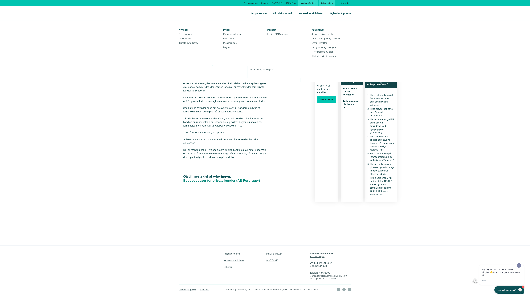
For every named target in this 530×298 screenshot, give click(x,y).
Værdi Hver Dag (319, 43)
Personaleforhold (232, 254)
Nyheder (228, 267)
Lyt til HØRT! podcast (277, 34)
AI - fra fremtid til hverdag (324, 56)
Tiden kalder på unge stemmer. (327, 38)
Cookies (204, 289)
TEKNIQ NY (291, 3)
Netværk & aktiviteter (311, 13)
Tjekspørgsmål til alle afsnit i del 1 (350, 104)
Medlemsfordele (308, 3)
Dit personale (259, 13)
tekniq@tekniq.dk (318, 266)
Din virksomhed (282, 13)
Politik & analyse (251, 3)
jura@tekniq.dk (317, 256)
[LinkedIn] (338, 289)
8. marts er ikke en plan (323, 34)
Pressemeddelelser (232, 34)
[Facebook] (344, 289)
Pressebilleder (230, 43)
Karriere (264, 3)
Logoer (226, 47)
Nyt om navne (185, 34)
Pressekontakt (230, 38)
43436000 (324, 272)
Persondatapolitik (187, 289)
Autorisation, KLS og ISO (262, 69)
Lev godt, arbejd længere (324, 47)
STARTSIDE (326, 99)
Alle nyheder (185, 38)
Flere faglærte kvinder (322, 52)
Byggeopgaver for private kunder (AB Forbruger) (221, 180)
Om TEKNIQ (277, 3)
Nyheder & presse (340, 13)
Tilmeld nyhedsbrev (188, 43)
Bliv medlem (327, 3)
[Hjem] (190, 13)
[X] (349, 289)
